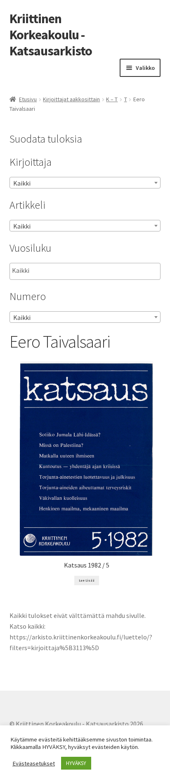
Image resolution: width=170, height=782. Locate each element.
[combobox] (85, 182)
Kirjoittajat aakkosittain (71, 99)
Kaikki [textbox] (22, 183)
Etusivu (28, 99)
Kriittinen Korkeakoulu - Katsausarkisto (50, 34)
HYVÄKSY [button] (76, 763)
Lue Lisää (86, 580)
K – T (112, 99)
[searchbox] (53, 270)
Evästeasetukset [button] (33, 763)
